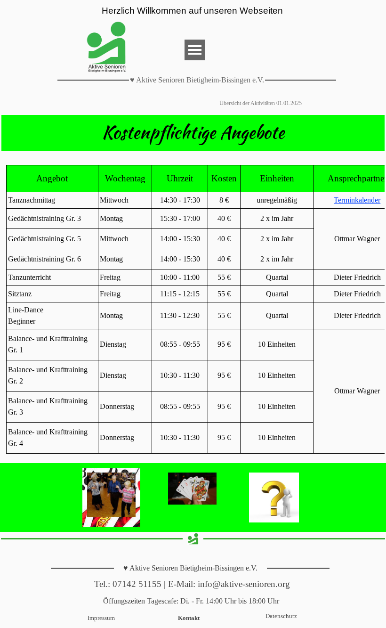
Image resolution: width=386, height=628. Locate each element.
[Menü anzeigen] (195, 50)
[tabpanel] (193, 133)
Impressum (101, 617)
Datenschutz (281, 616)
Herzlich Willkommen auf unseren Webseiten (192, 11)
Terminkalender (357, 200)
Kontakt (189, 617)
